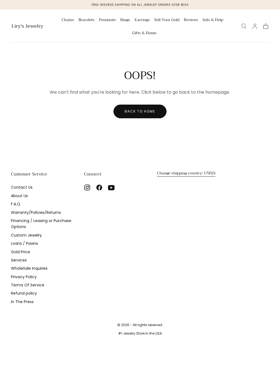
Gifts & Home (144, 33)
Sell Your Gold (166, 20)
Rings (125, 20)
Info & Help (213, 20)
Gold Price (20, 252)
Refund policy (24, 293)
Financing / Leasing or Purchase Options (41, 223)
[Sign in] (255, 26)
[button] (244, 26)
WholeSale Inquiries (29, 268)
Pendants (107, 20)
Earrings (142, 20)
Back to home (140, 111)
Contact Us (22, 187)
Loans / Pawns (24, 243)
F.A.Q (15, 204)
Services (19, 260)
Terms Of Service (27, 285)
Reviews (191, 20)
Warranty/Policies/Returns (36, 212)
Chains (68, 20)
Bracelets (86, 20)
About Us (19, 195)
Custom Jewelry (26, 235)
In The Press (22, 301)
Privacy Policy (24, 277)
